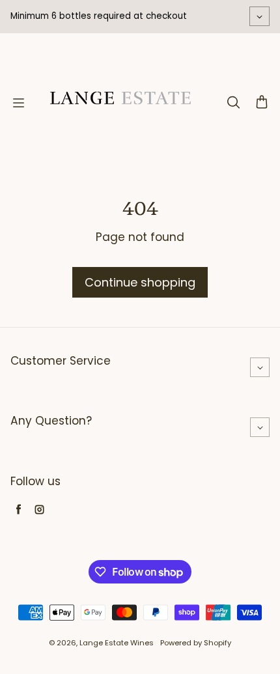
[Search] (233, 103)
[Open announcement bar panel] (259, 16)
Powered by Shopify (195, 643)
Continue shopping (140, 282)
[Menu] (18, 103)
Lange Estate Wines (116, 643)
